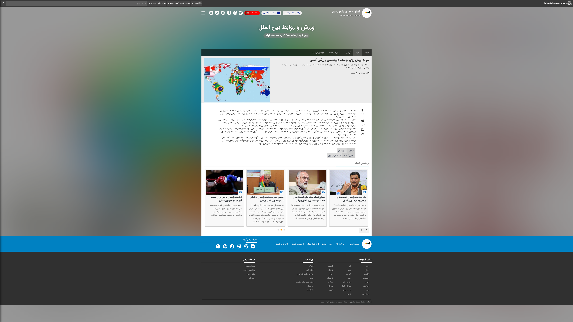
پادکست (310, 290)
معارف (330, 282)
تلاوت (366, 274)
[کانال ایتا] (235, 13)
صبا (349, 278)
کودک (311, 266)
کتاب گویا (309, 270)
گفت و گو (347, 282)
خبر (367, 266)
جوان (331, 274)
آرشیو (348, 53)
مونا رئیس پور (334, 155)
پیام (349, 270)
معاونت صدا (250, 266)
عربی (367, 290)
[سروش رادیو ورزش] (232, 247)
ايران (367, 270)
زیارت (348, 294)
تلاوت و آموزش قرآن (305, 274)
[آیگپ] (241, 13)
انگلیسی (365, 294)
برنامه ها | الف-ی (269, 12)
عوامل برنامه (318, 53)
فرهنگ (330, 278)
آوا (350, 266)
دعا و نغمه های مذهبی (304, 282)
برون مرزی (346, 290)
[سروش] (229, 13)
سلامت (366, 278)
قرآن (367, 282)
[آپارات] (223, 13)
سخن (311, 278)
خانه (367, 53)
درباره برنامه (334, 53)
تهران (348, 274)
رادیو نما (252, 278)
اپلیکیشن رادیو (249, 270)
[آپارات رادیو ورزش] (239, 247)
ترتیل (330, 270)
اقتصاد (330, 266)
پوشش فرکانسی (290, 12)
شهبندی (341, 151)
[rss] (211, 13)
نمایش (366, 286)
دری (331, 290)
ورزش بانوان (346, 286)
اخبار (358, 53)
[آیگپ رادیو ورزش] (225, 247)
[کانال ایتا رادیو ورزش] (246, 247)
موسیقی (310, 286)
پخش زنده (254, 12)
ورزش (330, 286)
